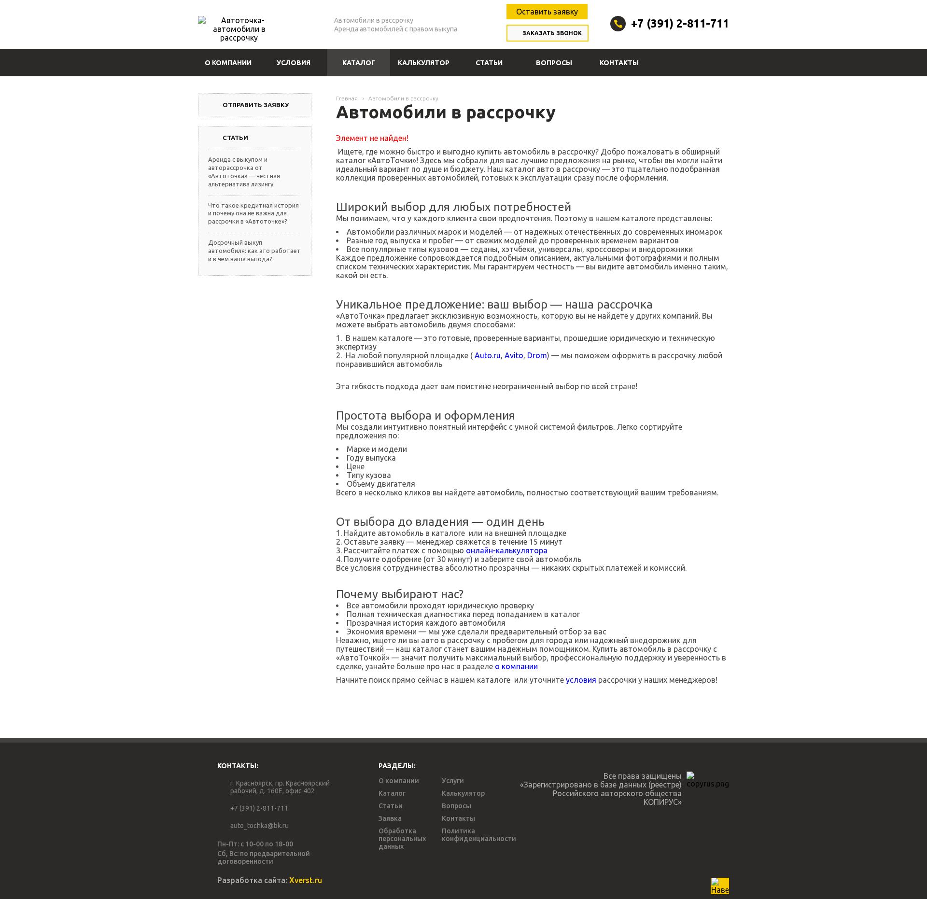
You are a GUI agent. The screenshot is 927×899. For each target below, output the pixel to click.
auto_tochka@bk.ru (259, 825)
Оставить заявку (547, 11)
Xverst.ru (305, 880)
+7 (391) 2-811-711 (680, 23)
